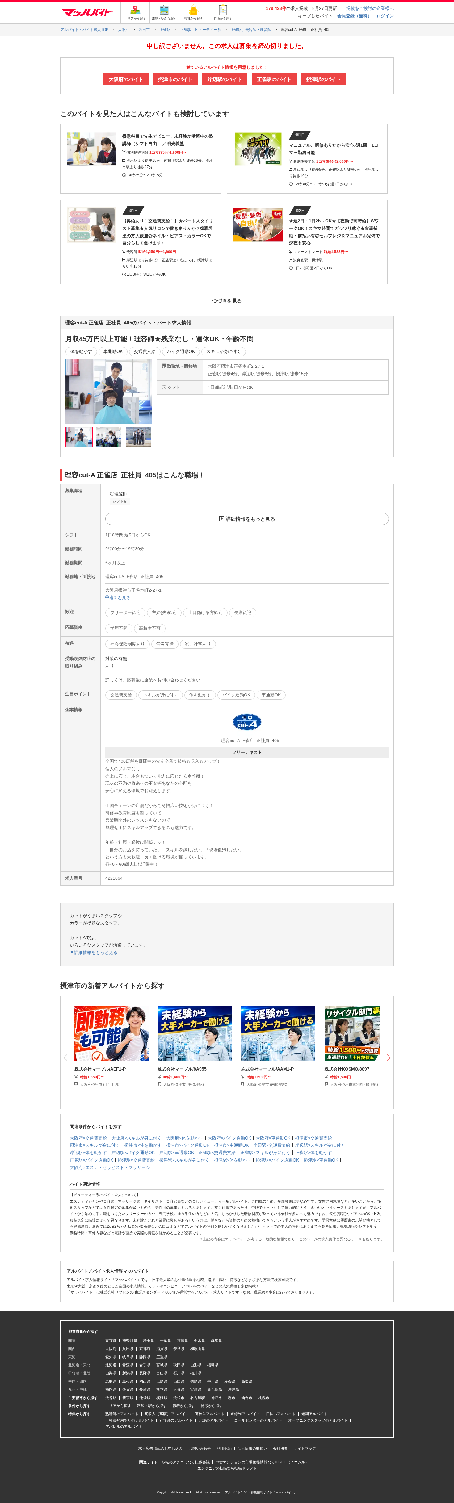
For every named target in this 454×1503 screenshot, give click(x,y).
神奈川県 (129, 1340)
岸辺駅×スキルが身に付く (320, 1145)
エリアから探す (118, 1406)
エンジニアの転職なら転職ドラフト (227, 1468)
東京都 (110, 1340)
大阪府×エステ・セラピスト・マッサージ (110, 1167)
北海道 (110, 1365)
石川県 (178, 1373)
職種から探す (184, 1406)
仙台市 (246, 1398)
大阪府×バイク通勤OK (229, 1138)
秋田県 (178, 1365)
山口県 (178, 1381)
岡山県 (144, 1381)
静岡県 (144, 1357)
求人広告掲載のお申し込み (160, 1448)
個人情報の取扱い (252, 1448)
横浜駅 (161, 1398)
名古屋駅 (197, 1398)
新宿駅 (127, 1398)
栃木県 (199, 1340)
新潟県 (127, 1373)
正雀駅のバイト (274, 79)
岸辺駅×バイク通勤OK (133, 1152)
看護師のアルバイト (176, 1420)
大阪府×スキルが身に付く (136, 1138)
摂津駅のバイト (323, 79)
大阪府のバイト (126, 79)
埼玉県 (148, 1340)
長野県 (144, 1373)
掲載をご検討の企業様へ (370, 8)
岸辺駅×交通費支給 (271, 1145)
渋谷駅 (110, 1398)
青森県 (127, 1365)
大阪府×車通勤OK (273, 1138)
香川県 (212, 1381)
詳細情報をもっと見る (250, 519)
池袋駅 (144, 1398)
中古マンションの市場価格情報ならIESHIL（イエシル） (262, 1462)
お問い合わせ (200, 1448)
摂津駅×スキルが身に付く (184, 1159)
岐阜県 (127, 1357)
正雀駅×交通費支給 (217, 1152)
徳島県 (195, 1381)
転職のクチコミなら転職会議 (186, 1462)
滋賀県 (161, 1348)
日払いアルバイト (281, 1414)
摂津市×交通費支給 (313, 1138)
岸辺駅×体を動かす (88, 1152)
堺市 (231, 1398)
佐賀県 (127, 1389)
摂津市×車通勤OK (231, 1145)
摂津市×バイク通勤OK (187, 1145)
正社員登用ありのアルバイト (129, 1420)
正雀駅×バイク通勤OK (91, 1159)
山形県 (195, 1365)
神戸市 (216, 1398)
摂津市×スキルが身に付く (95, 1145)
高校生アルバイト (210, 1414)
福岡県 (110, 1389)
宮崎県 (195, 1389)
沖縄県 (233, 1389)
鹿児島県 (214, 1389)
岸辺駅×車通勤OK (176, 1152)
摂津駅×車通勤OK (321, 1159)
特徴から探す (212, 1406)
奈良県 (178, 1348)
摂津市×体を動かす (143, 1145)
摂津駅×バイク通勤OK (277, 1159)
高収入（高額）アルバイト (167, 1414)
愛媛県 (229, 1381)
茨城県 (182, 1340)
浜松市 (178, 1398)
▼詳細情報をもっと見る (93, 952)
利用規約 (224, 1448)
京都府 (144, 1348)
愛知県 (110, 1357)
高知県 (246, 1381)
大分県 (178, 1389)
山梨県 (110, 1373)
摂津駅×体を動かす (232, 1159)
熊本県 (161, 1389)
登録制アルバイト (245, 1414)
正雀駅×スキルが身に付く (265, 1152)
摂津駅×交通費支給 (136, 1159)
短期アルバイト (314, 1414)
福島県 (212, 1365)
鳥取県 (110, 1381)
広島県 (161, 1381)
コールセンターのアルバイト (258, 1420)
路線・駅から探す (152, 1406)
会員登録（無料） (354, 15)
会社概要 (280, 1448)
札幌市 (263, 1398)
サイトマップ (305, 1448)
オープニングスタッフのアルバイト (317, 1420)
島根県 (127, 1381)
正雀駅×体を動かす (313, 1152)
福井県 (195, 1373)
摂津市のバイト (175, 79)
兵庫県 (127, 1348)
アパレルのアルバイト (123, 1426)
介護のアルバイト (213, 1420)
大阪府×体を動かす (184, 1138)
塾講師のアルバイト (122, 1414)
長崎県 (144, 1389)
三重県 (161, 1357)
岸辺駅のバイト (225, 79)
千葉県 (165, 1340)
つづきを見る (227, 300)
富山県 (161, 1373)
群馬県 (216, 1340)
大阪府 (110, 1348)
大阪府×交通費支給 (88, 1138)
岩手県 (144, 1365)
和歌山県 (197, 1348)
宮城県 (161, 1365)
